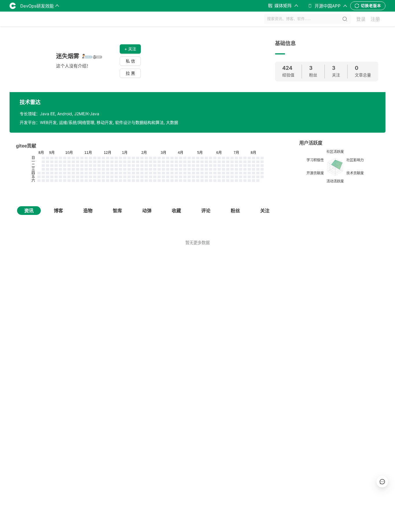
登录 (361, 19)
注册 (375, 19)
